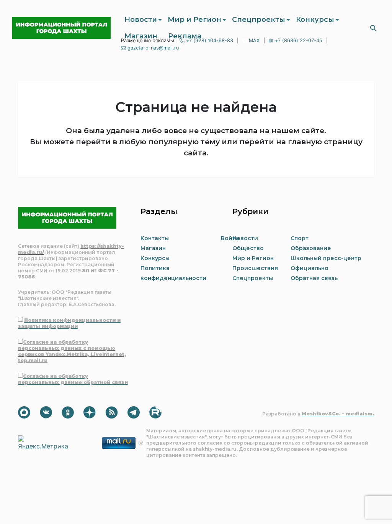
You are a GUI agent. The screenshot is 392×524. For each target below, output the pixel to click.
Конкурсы (315, 19)
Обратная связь (314, 278)
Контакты (154, 238)
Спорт (300, 238)
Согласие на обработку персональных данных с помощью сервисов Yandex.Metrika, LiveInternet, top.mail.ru (72, 351)
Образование (311, 248)
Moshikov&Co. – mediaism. (338, 414)
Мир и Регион (194, 19)
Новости (140, 19)
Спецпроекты (258, 19)
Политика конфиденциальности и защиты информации (69, 323)
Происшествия (255, 268)
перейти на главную (280, 141)
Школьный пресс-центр (326, 258)
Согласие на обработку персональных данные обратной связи (73, 379)
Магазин (140, 36)
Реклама (184, 36)
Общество (248, 248)
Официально (309, 268)
